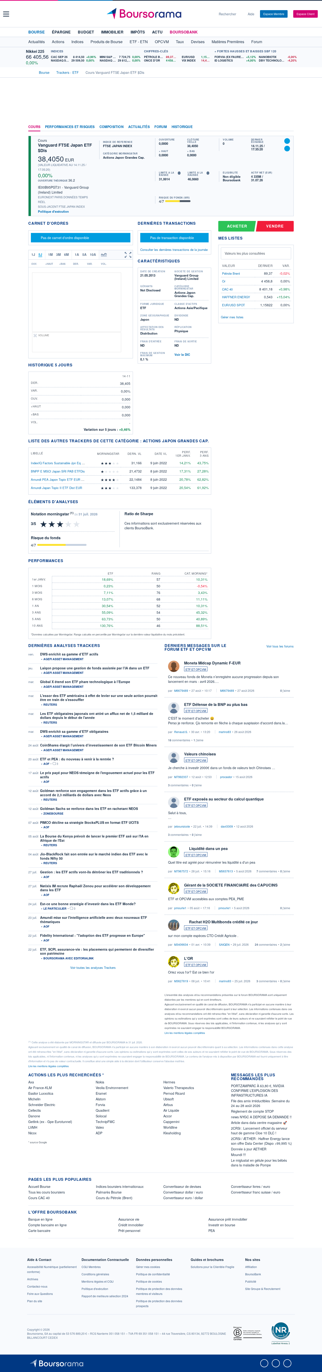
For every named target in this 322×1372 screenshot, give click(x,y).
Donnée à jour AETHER (248, 1149)
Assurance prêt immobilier (227, 1219)
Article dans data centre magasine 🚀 (259, 1122)
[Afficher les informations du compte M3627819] (173, 961)
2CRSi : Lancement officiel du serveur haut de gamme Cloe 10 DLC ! (259, 1130)
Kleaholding (172, 1133)
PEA (211, 1230)
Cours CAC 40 (39, 1197)
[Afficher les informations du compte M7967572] (173, 852)
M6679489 (181, 690)
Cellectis (34, 1110)
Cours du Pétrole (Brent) (114, 1197)
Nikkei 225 (35, 51)
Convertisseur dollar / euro (183, 1192)
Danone (34, 1116)
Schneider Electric (41, 1104)
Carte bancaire (39, 1230)
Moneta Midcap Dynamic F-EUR (212, 663)
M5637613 (226, 871)
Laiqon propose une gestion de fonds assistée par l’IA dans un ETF (94, 668)
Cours (34, 127)
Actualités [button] (36, 41)
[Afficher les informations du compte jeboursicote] (173, 802)
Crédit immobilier (131, 1225)
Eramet (101, 1093)
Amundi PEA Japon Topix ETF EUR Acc (59, 479)
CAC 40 (227, 289)
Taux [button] (180, 41)
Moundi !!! (238, 1154)
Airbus (168, 1104)
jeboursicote (182, 826)
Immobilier (112, 32)
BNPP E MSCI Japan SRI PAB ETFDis (58, 471)
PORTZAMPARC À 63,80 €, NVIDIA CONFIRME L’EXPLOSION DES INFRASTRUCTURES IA (257, 1090)
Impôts (138, 32)
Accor (167, 1116)
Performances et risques (70, 127)
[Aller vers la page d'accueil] (159, 14)
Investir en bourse (221, 1225)
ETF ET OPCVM (196, 669)
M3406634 (181, 944)
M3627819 (181, 981)
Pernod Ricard (174, 1093)
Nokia (100, 1082)
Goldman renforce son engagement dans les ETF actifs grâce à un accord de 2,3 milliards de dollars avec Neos (93, 792)
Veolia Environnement (112, 1087)
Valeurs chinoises (200, 754)
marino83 (225, 732)
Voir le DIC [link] (182, 354)
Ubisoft (168, 1099)
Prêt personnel (129, 1230)
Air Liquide (171, 1110)
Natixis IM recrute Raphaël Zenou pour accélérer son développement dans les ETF (95, 887)
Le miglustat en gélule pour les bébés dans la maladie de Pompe (259, 1162)
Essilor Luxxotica (40, 1093)
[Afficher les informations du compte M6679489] (173, 666)
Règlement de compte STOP (252, 1111)
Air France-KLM (40, 1087)
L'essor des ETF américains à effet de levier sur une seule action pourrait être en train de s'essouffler (98, 697)
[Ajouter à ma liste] (287, 148)
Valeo (100, 1127)
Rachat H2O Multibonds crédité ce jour (223, 921)
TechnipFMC (105, 1121)
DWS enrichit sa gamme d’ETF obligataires (74, 731)
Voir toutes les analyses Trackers (93, 967)
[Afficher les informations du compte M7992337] (173, 757)
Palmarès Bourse (109, 1192)
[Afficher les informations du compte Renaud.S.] (173, 707)
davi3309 (227, 826)
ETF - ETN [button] (139, 41)
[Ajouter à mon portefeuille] (287, 141)
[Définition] (179, 173)
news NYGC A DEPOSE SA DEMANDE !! (261, 1117)
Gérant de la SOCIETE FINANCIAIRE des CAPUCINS (231, 885)
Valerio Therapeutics (178, 1087)
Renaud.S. (181, 732)
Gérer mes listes (232, 317)
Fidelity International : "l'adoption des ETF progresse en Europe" (92, 935)
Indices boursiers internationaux (120, 1186)
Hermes (169, 1082)
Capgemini (171, 1121)
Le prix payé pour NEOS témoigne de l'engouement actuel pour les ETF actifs (97, 774)
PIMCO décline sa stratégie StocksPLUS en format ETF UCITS (89, 822)
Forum (256, 41)
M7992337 (181, 777)
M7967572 (181, 871)
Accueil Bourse (39, 1186)
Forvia (100, 1104)
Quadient (102, 1110)
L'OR (188, 958)
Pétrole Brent (231, 273)
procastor (226, 777)
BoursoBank (184, 32)
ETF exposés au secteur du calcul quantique (224, 799)
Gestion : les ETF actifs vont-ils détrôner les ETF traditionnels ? (91, 872)
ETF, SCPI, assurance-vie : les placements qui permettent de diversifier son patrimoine (97, 951)
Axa (31, 1082)
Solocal (101, 1116)
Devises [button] (198, 41)
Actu (157, 32)
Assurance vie (128, 1219)
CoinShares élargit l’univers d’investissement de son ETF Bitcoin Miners (98, 745)
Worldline (170, 1127)
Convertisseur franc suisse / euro (255, 1192)
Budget (86, 32)
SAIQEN (224, 944)
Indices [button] (77, 41)
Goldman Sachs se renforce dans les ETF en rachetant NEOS (89, 808)
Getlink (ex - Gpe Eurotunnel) (50, 1121)
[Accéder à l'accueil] (30, 72)
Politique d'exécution (53, 211)
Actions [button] (58, 41)
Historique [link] (182, 127)
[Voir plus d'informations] (81, 501)
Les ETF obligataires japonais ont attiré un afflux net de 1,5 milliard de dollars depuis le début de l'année (96, 715)
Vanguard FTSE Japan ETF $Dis (65, 147)
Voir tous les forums (280, 646)
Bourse (36, 32)
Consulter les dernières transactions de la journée (174, 250)
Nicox (32, 1133)
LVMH (32, 1127)
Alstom (101, 1099)
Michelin (34, 1099)
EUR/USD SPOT (233, 305)
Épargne (61, 32)
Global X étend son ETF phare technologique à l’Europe (85, 681)
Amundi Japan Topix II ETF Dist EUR (56, 487)
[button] (6, 14)
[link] (32, 1279)
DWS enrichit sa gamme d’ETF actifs (69, 654)
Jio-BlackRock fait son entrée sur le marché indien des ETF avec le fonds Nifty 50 (94, 856)
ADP (99, 1133)
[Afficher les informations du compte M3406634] (173, 925)
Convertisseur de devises (182, 1186)
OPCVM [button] (162, 41)
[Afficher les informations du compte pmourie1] (173, 888)
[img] (118, 463)
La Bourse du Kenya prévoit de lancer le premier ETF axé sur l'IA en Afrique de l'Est (94, 838)
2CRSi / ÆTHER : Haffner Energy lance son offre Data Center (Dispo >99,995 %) (261, 1141)
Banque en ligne (40, 1219)
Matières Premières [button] (228, 41)
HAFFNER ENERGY (236, 297)
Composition (111, 127)
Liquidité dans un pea (208, 848)
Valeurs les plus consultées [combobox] (245, 253)
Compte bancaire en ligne (47, 1225)
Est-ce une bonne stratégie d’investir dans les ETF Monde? (88, 903)
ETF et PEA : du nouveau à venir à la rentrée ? (77, 759)
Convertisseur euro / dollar (183, 1197)
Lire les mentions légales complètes (185, 1033)
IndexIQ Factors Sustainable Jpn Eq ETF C (61, 463)
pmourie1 (180, 908)
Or (223, 281)
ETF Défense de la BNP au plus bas (216, 704)
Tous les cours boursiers (46, 1192)
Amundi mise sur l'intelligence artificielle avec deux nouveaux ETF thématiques (93, 919)
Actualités (139, 127)
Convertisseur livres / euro (250, 1186)
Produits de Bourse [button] (107, 41)
